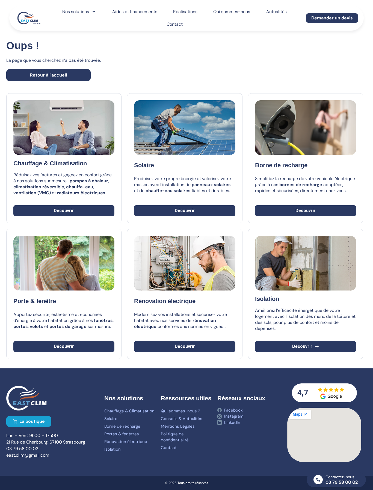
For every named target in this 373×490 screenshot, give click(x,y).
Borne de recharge (122, 426)
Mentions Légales (178, 426)
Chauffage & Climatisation (129, 411)
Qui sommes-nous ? (180, 411)
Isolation (112, 449)
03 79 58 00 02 (341, 482)
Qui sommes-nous (231, 11)
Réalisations (185, 11)
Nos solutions (75, 11)
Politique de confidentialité (175, 437)
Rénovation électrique (125, 441)
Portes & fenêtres (121, 434)
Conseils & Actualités (181, 418)
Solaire (144, 165)
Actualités (276, 11)
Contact (175, 24)
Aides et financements (134, 11)
